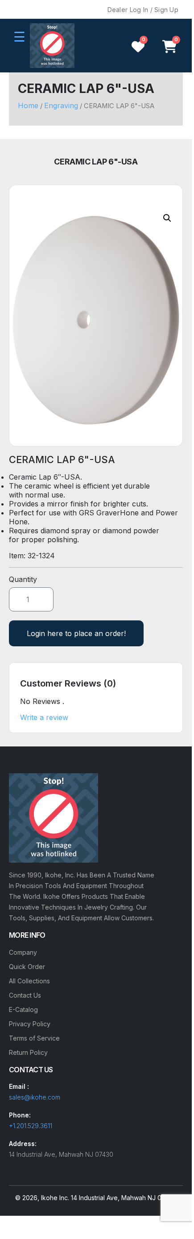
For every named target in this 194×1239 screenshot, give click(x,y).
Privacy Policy (29, 1024)
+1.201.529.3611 (30, 1125)
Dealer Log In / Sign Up (142, 9)
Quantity (23, 579)
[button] (167, 218)
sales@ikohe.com (34, 1097)
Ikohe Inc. (55, 1197)
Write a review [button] (44, 717)
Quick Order (27, 966)
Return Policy (28, 1052)
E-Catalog (23, 1009)
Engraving (61, 105)
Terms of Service (34, 1038)
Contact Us (25, 995)
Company (23, 952)
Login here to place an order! (76, 633)
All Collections (29, 981)
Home (28, 105)
